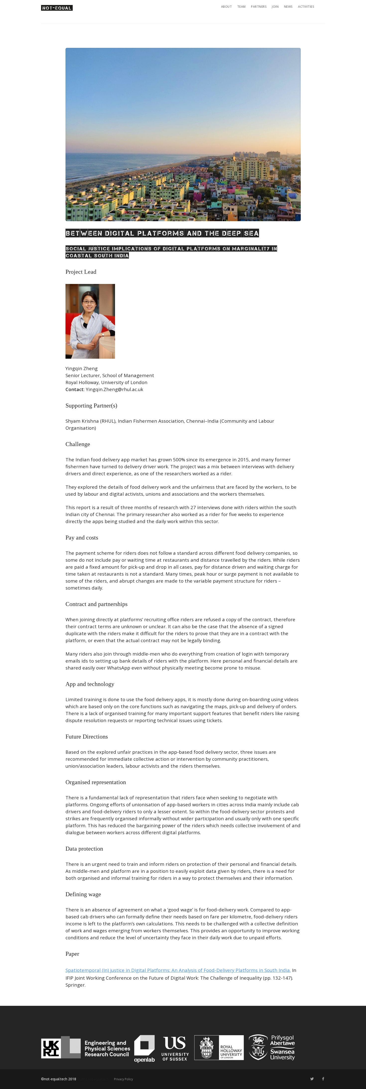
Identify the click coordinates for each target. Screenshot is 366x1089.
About (226, 6)
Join (275, 6)
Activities (306, 6)
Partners (259, 6)
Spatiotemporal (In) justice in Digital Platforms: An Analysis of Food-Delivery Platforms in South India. (178, 970)
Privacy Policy (123, 1079)
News (288, 6)
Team (241, 6)
